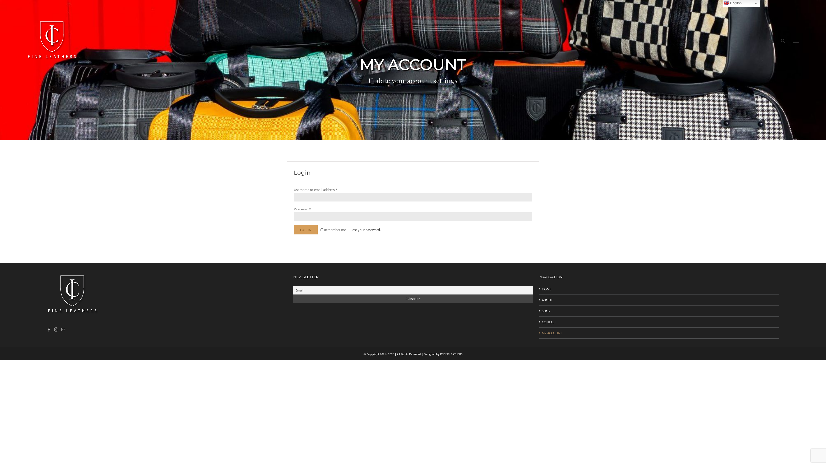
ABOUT (547, 300)
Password (302, 209)
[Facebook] (49, 329)
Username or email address (315, 190)
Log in (305, 230)
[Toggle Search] (783, 41)
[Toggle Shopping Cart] (771, 41)
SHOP (546, 311)
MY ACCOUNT (552, 333)
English (735, 3)
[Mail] (63, 329)
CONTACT (549, 322)
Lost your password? (366, 230)
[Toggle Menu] (796, 41)
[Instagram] (56, 329)
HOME (546, 289)
